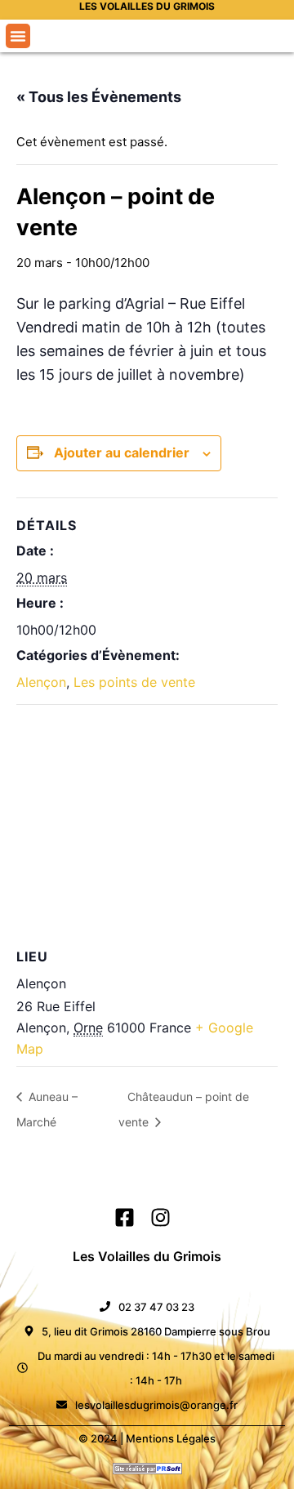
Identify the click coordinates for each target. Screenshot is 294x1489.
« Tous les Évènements (98, 96)
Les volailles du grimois (147, 6)
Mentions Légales (171, 1438)
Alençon (41, 682)
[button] (18, 36)
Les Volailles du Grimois (147, 1256)
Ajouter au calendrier (121, 452)
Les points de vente (134, 682)
